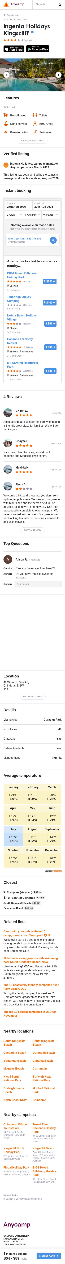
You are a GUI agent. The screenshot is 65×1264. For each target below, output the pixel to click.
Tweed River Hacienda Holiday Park (44, 1128)
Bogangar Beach (14, 1060)
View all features (32, 140)
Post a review (32, 530)
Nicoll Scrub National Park (12, 1078)
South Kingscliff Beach (14, 1043)
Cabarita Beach (43, 1060)
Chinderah (39, 1100)
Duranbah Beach (44, 1052)
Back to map (13, 15)
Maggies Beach (13, 1068)
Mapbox (9, 1199)
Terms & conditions (14, 1244)
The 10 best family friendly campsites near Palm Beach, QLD (31, 986)
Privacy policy (12, 1241)
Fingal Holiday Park (16, 1167)
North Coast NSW (18, 19)
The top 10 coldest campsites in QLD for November (29, 1013)
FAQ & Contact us (13, 1239)
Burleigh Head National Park (42, 1078)
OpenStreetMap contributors (29, 1199)
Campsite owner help (16, 1236)
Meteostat (57, 871)
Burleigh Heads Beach (13, 1090)
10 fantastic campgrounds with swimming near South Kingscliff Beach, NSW (30, 960)
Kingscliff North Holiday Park (13, 1150)
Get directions (32, 696)
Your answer (23, 584)
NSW (5, 19)
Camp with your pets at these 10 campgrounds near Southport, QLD (26, 933)
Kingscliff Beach (43, 1148)
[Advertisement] (32, 632)
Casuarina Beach (14, 1052)
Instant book (47, 1256)
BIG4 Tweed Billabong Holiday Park (44, 1171)
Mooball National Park (44, 1090)
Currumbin (40, 1068)
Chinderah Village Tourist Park (15, 1126)
